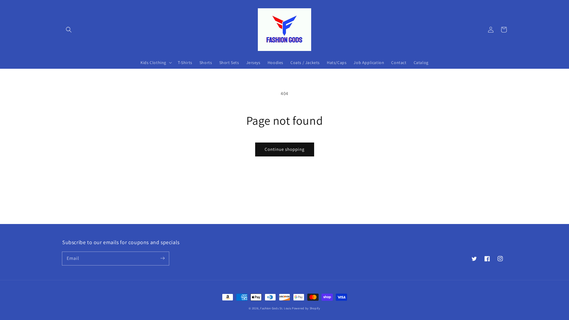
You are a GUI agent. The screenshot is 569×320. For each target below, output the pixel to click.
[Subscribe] (162, 258)
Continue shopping (285, 149)
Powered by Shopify (306, 308)
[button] (68, 29)
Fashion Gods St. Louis (275, 308)
